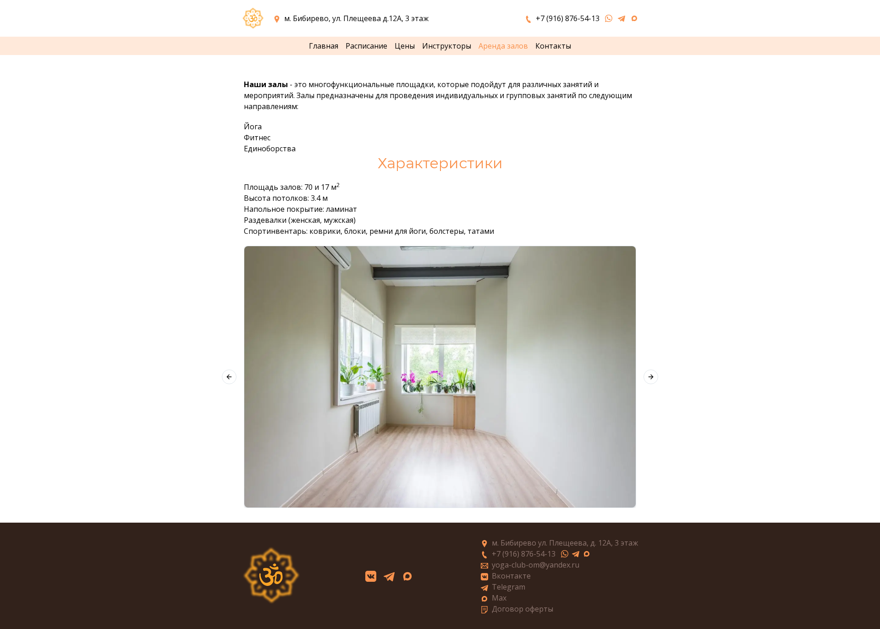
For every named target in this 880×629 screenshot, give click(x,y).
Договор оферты (522, 609)
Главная (323, 46)
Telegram (508, 587)
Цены (405, 46)
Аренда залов (503, 46)
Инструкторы (446, 46)
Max (499, 598)
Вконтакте (511, 576)
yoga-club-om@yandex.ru (535, 565)
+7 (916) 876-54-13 (524, 554)
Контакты (553, 46)
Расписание (366, 46)
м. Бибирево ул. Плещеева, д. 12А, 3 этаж (565, 543)
